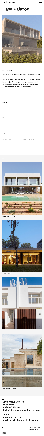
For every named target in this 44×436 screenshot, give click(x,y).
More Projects (7, 159)
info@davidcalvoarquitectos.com (20, 420)
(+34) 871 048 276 (11, 417)
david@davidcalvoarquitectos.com (21, 410)
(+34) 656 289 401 (11, 407)
